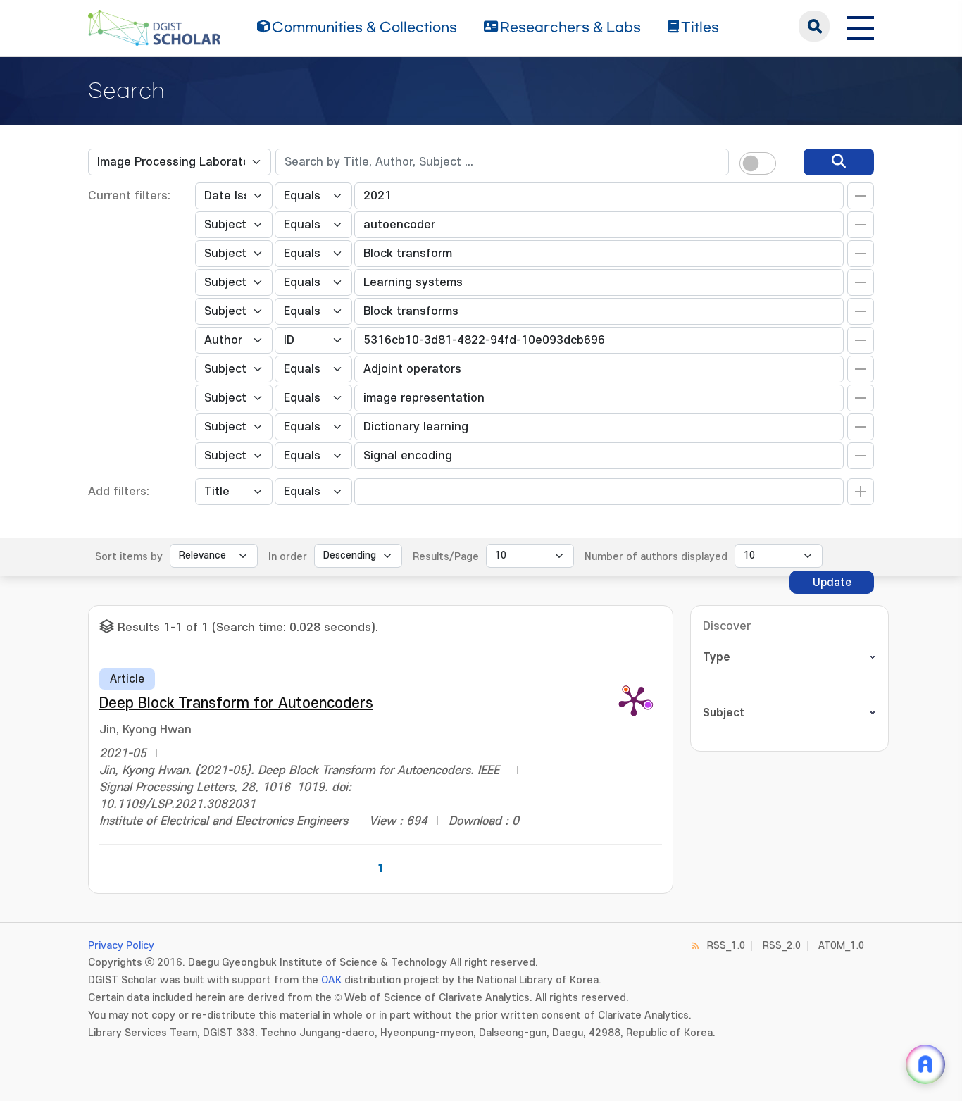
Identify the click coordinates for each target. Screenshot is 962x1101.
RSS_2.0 (782, 945)
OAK (331, 980)
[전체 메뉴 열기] (860, 26)
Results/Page (446, 557)
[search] (839, 162)
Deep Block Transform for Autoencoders (236, 703)
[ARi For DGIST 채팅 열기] (925, 1064)
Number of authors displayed (656, 557)
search (814, 26)
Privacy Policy (121, 946)
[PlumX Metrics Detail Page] (634, 700)
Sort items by (129, 557)
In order (287, 557)
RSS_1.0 (726, 945)
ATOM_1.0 (841, 945)
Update (832, 582)
